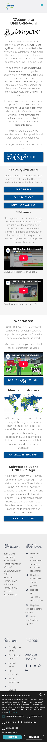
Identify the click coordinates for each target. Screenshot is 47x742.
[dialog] (23, 716)
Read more (13, 712)
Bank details (10, 560)
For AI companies (14, 680)
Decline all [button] (34, 737)
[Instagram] (39, 665)
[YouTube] (35, 665)
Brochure (8, 577)
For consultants (14, 672)
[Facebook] (26, 665)
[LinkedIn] (26, 670)
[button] (23, 732)
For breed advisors (13, 688)
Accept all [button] (12, 737)
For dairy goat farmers (15, 657)
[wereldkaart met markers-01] (23, 392)
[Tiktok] (31, 665)
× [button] (44, 694)
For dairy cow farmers (15, 649)
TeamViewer (10, 594)
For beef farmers (12, 665)
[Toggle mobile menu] (42, 5)
